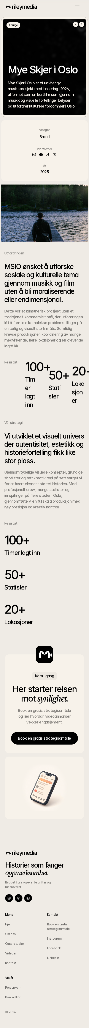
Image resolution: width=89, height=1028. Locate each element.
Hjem (8, 924)
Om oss (10, 934)
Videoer (10, 953)
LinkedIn (53, 958)
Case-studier (14, 943)
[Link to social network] (9, 898)
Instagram (54, 938)
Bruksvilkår (13, 997)
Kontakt (10, 963)
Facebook (54, 948)
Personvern (13, 987)
